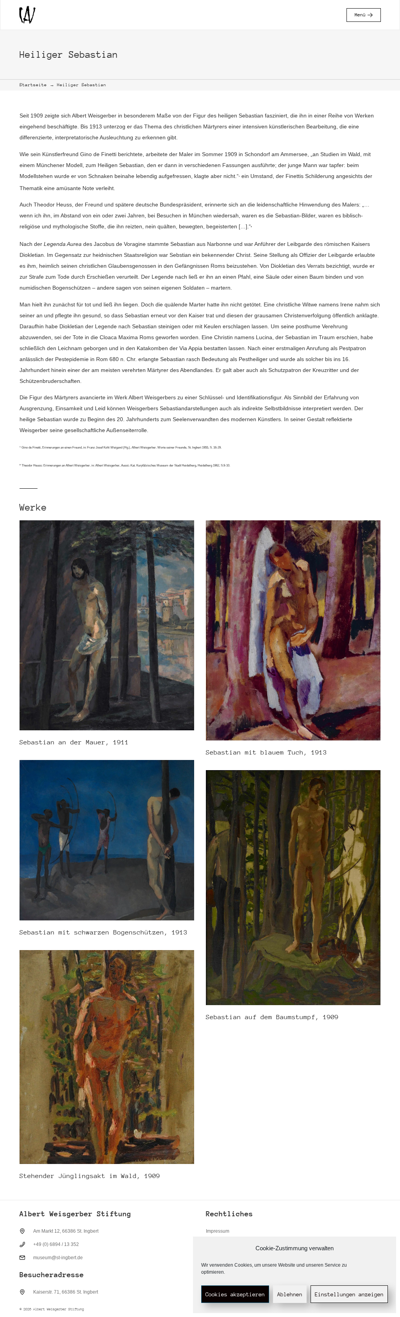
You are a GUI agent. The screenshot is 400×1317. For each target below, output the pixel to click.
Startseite (33, 84)
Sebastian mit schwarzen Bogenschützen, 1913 (104, 932)
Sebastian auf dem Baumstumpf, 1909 (272, 1017)
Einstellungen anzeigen (349, 1294)
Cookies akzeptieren (235, 1294)
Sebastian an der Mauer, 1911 (74, 742)
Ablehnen (289, 1294)
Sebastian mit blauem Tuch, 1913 (266, 752)
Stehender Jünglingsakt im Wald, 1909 (90, 1176)
